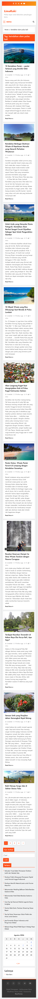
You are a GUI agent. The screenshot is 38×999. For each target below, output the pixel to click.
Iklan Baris (9, 974)
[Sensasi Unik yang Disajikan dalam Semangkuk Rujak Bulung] (19, 703)
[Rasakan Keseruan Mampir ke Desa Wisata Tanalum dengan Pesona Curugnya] (19, 536)
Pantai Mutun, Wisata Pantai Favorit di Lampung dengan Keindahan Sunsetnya (16, 466)
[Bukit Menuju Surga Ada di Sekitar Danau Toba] (19, 777)
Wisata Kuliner (9, 711)
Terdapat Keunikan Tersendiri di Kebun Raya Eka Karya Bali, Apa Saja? (18, 637)
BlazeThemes (19, 994)
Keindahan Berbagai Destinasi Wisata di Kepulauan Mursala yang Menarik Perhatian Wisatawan (17, 147)
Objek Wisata (9, 61)
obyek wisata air (10, 458)
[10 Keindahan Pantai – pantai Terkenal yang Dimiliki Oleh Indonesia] (19, 53)
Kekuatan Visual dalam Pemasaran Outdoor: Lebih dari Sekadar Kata (18, 872)
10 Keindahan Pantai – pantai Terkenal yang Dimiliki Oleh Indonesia (17, 69)
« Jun (18, 963)
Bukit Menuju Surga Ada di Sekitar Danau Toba (16, 787)
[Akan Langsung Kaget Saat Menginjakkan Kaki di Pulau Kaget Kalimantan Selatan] (19, 373)
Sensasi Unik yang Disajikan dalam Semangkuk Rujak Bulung (18, 716)
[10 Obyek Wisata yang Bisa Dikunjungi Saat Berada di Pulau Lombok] (19, 295)
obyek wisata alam (11, 630)
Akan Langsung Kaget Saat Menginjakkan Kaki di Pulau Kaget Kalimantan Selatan (16, 388)
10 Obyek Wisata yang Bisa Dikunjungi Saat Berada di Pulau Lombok (18, 310)
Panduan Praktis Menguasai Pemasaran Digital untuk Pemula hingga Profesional (19, 878)
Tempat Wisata (9, 381)
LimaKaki (10, 11)
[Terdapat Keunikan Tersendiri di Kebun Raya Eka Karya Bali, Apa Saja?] (19, 622)
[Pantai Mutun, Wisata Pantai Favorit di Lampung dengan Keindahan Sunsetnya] (19, 451)
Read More (8, 118)
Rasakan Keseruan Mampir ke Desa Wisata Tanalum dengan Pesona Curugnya (17, 557)
